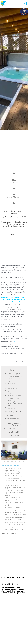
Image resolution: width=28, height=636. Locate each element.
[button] (2, 450)
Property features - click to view (10, 465)
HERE (15, 341)
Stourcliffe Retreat (9, 584)
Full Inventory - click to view (9, 533)
